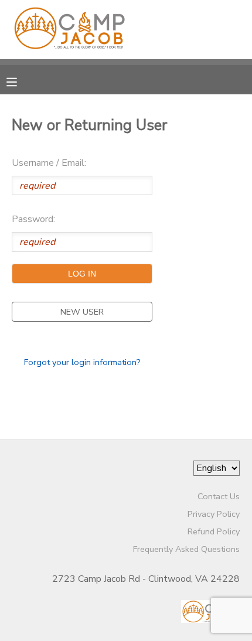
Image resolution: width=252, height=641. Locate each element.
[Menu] (20, 81)
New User (82, 312)
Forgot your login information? (82, 362)
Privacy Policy (214, 514)
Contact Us (218, 496)
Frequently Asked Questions (186, 549)
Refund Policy (214, 531)
